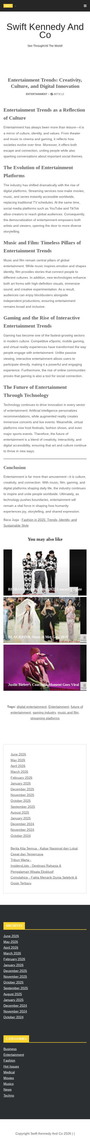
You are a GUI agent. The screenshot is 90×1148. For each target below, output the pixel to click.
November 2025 (22, 795)
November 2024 (22, 830)
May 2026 (18, 760)
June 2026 (18, 754)
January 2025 (21, 818)
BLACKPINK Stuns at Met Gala (38, 6)
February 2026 (21, 777)
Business (10, 1049)
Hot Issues (11, 1066)
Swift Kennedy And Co (45, 34)
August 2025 (20, 812)
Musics (8, 1084)
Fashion (9, 1060)
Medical (9, 1072)
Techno (8, 1095)
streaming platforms (45, 718)
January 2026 (21, 783)
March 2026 (19, 771)
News (7, 1089)
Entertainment (36, 94)
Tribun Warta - (21, 860)
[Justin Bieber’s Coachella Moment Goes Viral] (45, 668)
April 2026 (18, 766)
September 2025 (23, 807)
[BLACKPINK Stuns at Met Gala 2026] (45, 620)
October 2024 (21, 836)
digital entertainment (32, 706)
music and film (68, 712)
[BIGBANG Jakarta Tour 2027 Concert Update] (45, 572)
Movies (8, 1078)
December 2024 (22, 824)
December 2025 (22, 789)
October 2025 (21, 801)
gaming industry (44, 712)
